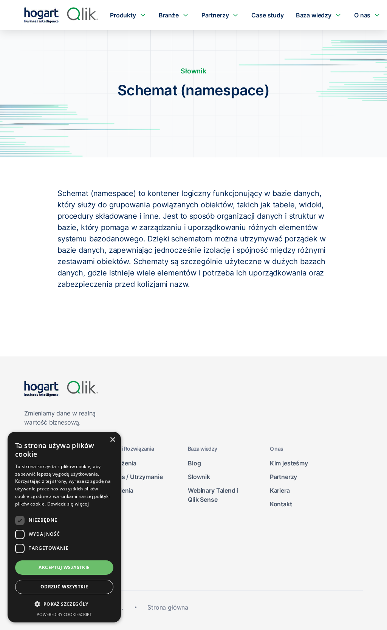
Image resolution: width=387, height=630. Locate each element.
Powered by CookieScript (64, 614)
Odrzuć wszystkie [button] (64, 586)
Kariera (280, 490)
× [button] (112, 440)
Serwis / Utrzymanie (134, 477)
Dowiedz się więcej (68, 504)
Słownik (199, 477)
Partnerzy (283, 477)
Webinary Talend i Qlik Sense (213, 495)
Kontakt (281, 504)
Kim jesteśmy (289, 463)
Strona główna (167, 607)
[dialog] (64, 527)
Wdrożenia (121, 463)
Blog (194, 463)
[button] (64, 604)
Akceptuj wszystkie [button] (64, 567)
